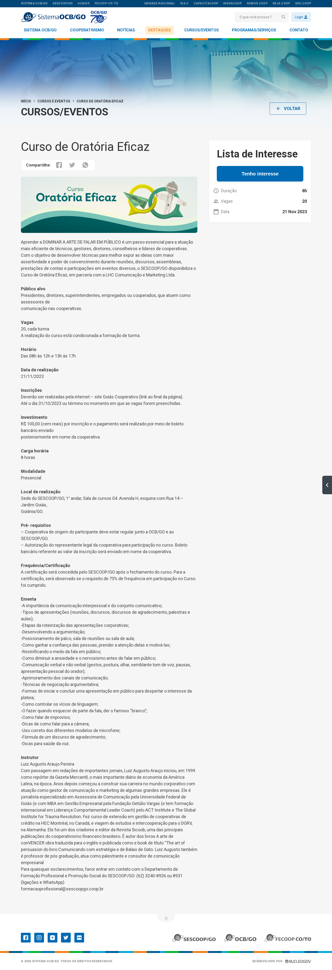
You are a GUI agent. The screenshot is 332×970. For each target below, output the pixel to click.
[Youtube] (52, 938)
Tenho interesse (260, 173)
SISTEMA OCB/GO (34, 3)
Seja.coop (281, 3)
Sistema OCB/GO (40, 30)
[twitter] (66, 938)
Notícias (126, 30)
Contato (298, 30)
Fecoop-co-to (106, 3)
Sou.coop (303, 3)
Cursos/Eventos (201, 30)
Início (26, 101)
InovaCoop (232, 3)
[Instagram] (39, 938)
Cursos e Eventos (53, 101)
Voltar (292, 108)
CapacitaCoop (206, 3)
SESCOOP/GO (62, 3)
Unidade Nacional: (159, 3)
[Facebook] (26, 938)
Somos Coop (257, 3)
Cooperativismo (87, 30)
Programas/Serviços (254, 30)
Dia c (184, 3)
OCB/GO (84, 3)
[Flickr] (79, 938)
